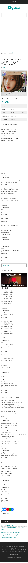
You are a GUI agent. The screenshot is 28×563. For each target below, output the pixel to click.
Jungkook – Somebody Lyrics (8, 537)
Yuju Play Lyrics (5, 265)
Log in (16, 548)
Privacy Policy (18, 549)
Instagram (20, 551)
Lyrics (8, 511)
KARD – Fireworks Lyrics (7, 525)
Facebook (11, 551)
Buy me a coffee (14, 554)
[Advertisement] (14, 34)
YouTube (14, 552)
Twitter (15, 551)
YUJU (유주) (6, 102)
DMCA (12, 549)
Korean (10, 511)
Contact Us (7, 549)
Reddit (24, 551)
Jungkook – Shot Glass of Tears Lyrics (10, 532)
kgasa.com (10, 546)
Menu (14, 1)
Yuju (8, 513)
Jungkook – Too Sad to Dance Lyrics (10, 535)
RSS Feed (23, 549)
